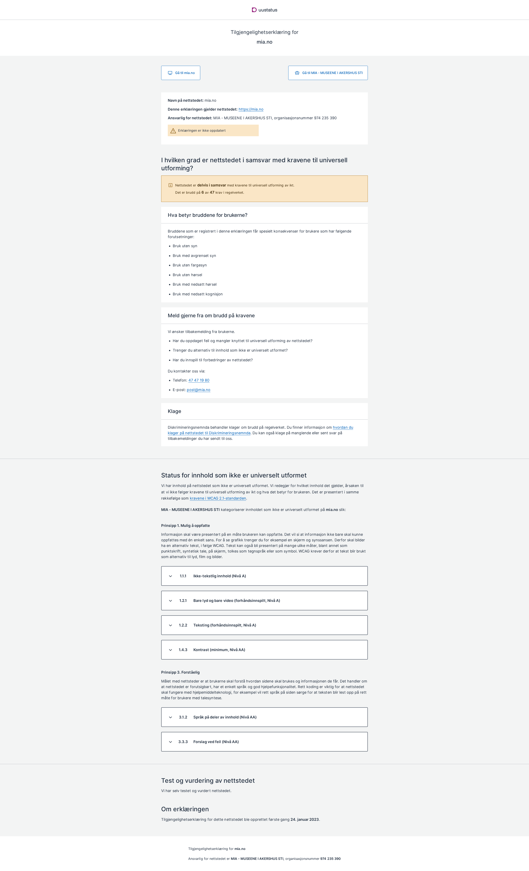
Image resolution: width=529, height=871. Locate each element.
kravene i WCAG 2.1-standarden (218, 498)
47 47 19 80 (199, 380)
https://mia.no (251, 109)
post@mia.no (198, 390)
